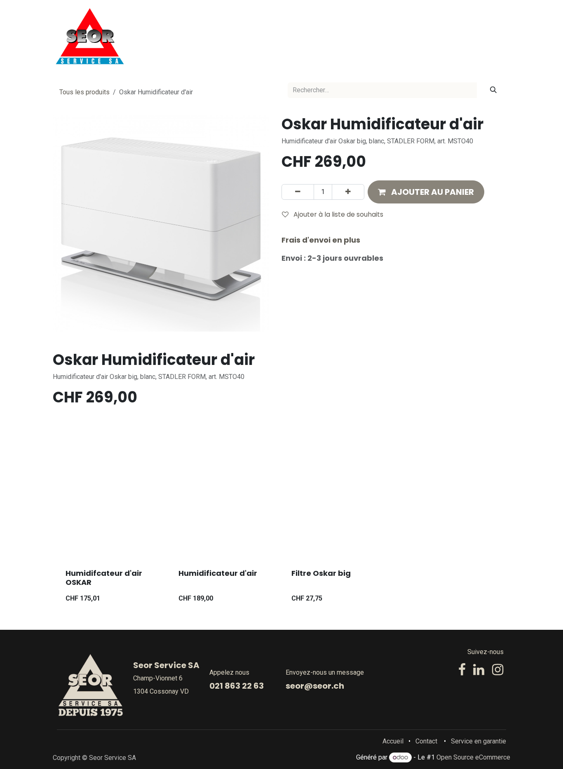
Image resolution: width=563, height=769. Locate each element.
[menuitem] (256, 36)
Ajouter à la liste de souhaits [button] (337, 214)
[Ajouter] (348, 192)
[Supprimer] (298, 192)
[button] (426, 191)
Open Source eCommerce (473, 757)
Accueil (392, 741)
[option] (281, 533)
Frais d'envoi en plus (321, 240)
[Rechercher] (493, 90)
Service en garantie (478, 741)
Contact (426, 741)
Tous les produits (84, 92)
